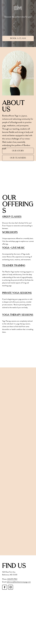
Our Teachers (18, 158)
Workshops (10, 232)
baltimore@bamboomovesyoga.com (19, 582)
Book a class (18, 38)
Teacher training (13, 265)
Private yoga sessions (17, 293)
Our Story (18, 151)
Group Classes (12, 217)
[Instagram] (10, 587)
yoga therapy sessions (17, 315)
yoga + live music (13, 248)
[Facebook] (4, 587)
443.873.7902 (12, 579)
